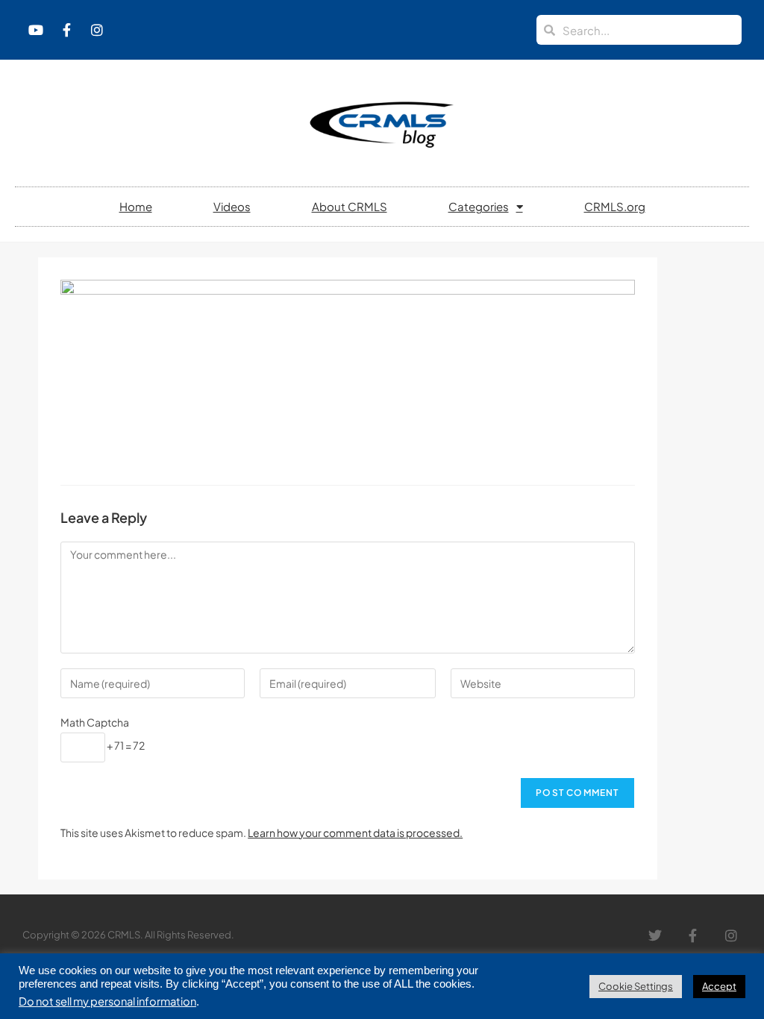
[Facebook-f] (66, 29)
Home (135, 206)
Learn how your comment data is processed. (355, 832)
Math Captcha (94, 722)
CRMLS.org (614, 206)
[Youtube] (35, 29)
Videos (232, 206)
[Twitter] (655, 935)
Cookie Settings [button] (635, 986)
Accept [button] (719, 986)
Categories (478, 206)
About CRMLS (349, 206)
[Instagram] (97, 29)
